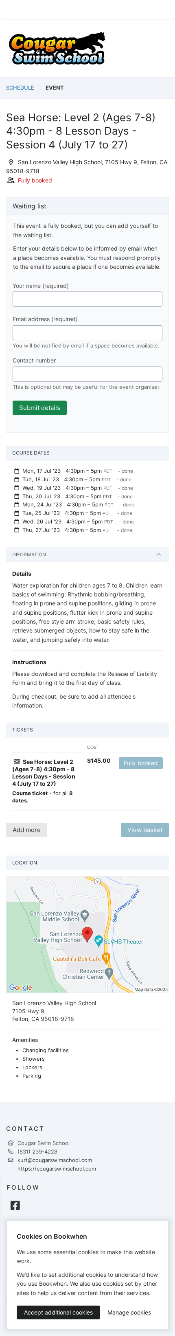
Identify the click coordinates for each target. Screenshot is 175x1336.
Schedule (20, 87)
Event (55, 87)
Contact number (34, 360)
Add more (27, 830)
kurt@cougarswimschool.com (55, 1160)
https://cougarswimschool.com (57, 1168)
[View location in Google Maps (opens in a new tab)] (87, 934)
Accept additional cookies (58, 1312)
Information (29, 554)
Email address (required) (45, 318)
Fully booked (141, 762)
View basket (144, 830)
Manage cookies (129, 1312)
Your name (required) (41, 285)
